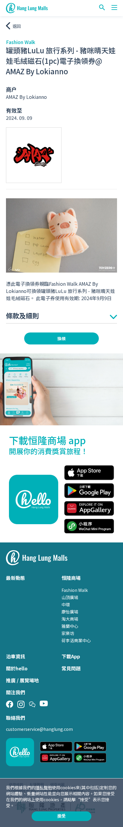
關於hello (16, 668)
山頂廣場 (69, 597)
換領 (61, 338)
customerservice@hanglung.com (39, 729)
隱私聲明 (43, 787)
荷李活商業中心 (76, 640)
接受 (61, 816)
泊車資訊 (15, 656)
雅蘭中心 (69, 626)
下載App (70, 656)
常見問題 (71, 668)
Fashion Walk (74, 590)
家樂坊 (67, 633)
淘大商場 (69, 619)
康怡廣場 (69, 612)
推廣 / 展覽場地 (22, 680)
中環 (65, 604)
